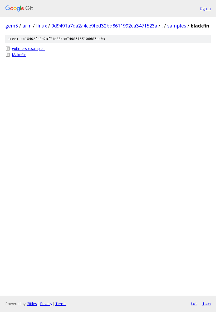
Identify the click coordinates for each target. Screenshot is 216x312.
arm (27, 25)
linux (41, 25)
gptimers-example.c (28, 48)
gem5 (11, 25)
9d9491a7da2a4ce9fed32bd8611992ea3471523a (104, 25)
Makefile (19, 54)
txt (194, 303)
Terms (60, 303)
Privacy (46, 303)
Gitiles (32, 303)
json (206, 303)
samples (176, 25)
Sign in (205, 8)
